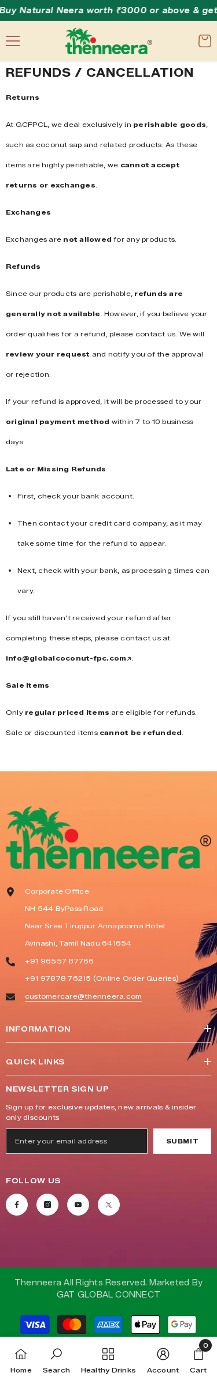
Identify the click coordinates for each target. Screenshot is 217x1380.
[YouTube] (78, 1205)
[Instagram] (47, 1205)
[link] (56, 1358)
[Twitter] (109, 1205)
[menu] (13, 41)
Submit (182, 1141)
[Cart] (204, 41)
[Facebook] (17, 1205)
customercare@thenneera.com (83, 996)
